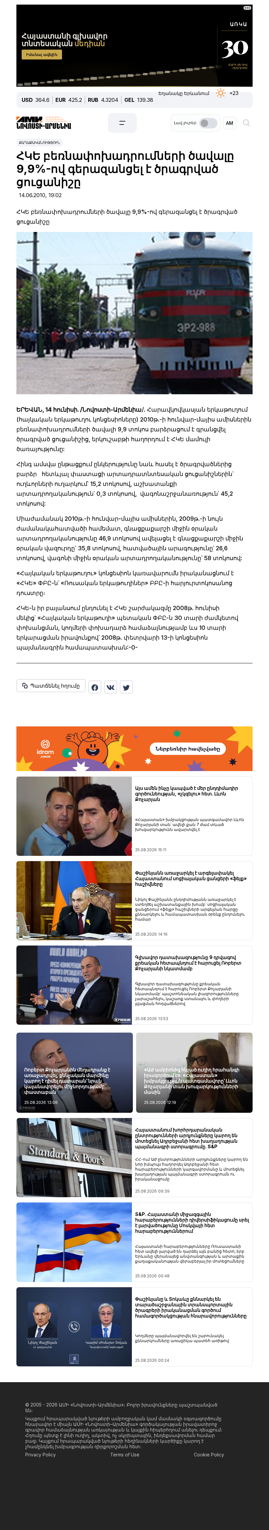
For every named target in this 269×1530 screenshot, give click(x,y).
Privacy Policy (40, 1454)
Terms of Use (124, 1454)
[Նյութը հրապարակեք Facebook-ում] (95, 687)
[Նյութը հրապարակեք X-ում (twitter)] (126, 687)
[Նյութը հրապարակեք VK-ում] (110, 687)
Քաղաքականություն (39, 142)
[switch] (208, 123)
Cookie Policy (209, 1454)
